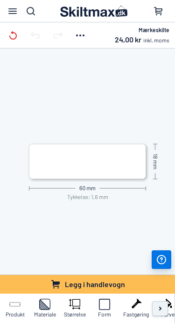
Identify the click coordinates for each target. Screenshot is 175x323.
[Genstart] (13, 35)
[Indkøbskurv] (158, 11)
